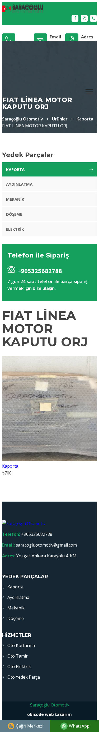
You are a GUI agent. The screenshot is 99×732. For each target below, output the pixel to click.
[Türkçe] (49, 8)
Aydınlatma (19, 184)
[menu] (89, 91)
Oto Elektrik (19, 666)
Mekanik (15, 199)
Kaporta (85, 119)
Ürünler (60, 119)
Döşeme (14, 214)
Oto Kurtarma (21, 645)
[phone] (93, 18)
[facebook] (75, 18)
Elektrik (15, 229)
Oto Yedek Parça (23, 677)
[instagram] (84, 18)
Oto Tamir (17, 656)
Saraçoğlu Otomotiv (49, 705)
